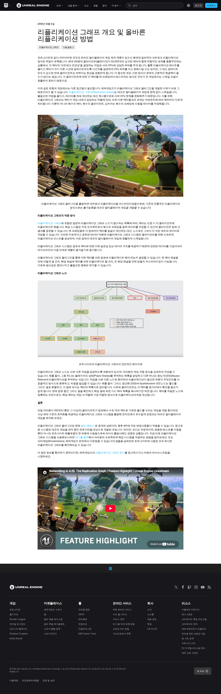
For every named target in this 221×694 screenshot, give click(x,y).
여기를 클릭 (82, 437)
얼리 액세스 (87, 425)
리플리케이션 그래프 (49, 223)
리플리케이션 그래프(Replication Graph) (91, 92)
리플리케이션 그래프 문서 (110, 452)
